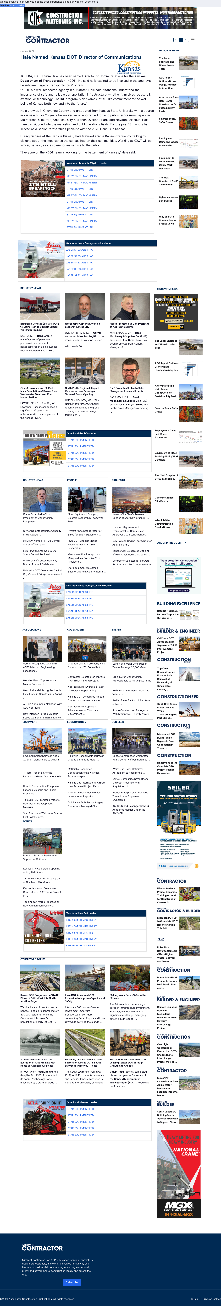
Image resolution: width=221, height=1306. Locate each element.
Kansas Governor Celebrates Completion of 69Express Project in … (42, 892)
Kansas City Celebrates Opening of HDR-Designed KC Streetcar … (131, 552)
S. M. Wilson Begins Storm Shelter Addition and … (132, 542)
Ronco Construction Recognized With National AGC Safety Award (130, 712)
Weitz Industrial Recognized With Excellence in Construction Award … (42, 694)
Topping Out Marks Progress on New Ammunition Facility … (41, 903)
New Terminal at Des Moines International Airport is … (84, 794)
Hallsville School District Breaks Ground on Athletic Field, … (86, 757)
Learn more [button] (91, 1)
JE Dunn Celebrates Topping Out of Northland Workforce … (42, 880)
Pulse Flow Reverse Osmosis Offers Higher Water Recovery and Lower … (167, 954)
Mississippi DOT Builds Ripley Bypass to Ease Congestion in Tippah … (166, 741)
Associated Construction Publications (30, 1298)
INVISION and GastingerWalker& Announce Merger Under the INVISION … (130, 809)
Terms (194, 1298)
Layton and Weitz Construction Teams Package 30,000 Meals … (130, 665)
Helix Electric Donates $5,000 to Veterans (130, 692)
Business (118, 721)
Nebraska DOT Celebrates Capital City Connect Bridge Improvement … (42, 574)
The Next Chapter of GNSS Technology (168, 181)
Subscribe (72, 1282)
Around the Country (171, 542)
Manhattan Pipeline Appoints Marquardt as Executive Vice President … (84, 558)
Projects (118, 480)
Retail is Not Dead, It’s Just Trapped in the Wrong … (168, 614)
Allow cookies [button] (17, 5)
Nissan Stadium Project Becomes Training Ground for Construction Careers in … (167, 895)
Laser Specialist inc (79, 249)
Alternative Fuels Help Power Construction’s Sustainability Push (169, 104)
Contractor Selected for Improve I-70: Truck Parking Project (86, 678)
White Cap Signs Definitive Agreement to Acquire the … (128, 770)
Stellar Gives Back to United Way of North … (131, 702)
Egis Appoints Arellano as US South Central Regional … (39, 552)
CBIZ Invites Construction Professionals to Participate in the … (131, 680)
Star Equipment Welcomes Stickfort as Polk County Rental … (87, 569)
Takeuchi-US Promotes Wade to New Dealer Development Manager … (41, 803)
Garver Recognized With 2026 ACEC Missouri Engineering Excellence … (40, 667)
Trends (117, 629)
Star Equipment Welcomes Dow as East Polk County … (42, 815)
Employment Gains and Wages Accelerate (168, 142)
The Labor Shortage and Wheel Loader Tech (166, 344)
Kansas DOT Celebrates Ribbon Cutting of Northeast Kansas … (86, 698)
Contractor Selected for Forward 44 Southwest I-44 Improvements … (131, 564)
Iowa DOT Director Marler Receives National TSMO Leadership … (82, 544)
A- (176, 40)
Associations (31, 629)
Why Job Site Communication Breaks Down (168, 220)
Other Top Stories (32, 959)
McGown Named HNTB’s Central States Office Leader (41, 542)
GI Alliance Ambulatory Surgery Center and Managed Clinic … (86, 804)
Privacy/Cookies (212, 1298)
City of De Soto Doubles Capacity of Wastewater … (42, 532)
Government (75, 629)
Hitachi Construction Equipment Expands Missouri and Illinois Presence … (41, 790)
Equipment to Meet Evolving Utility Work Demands (166, 456)
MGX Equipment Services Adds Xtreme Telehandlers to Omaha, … (41, 759)
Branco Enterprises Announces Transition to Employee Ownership (130, 796)
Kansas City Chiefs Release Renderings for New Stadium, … (130, 516)
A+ (186, 40)
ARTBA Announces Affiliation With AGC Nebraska (42, 705)
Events (27, 821)
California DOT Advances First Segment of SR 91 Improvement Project (167, 645)
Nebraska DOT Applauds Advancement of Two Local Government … (83, 710)
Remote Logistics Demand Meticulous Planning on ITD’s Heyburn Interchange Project (167, 1017)
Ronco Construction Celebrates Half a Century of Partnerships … (131, 757)
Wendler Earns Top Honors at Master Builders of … (40, 682)
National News (169, 50)
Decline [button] (4, 5)
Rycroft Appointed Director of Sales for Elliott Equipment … (84, 532)
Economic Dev (76, 721)
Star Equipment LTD (80, 169)
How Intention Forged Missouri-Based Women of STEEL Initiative (42, 715)
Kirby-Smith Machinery (82, 176)
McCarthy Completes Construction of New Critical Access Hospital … (84, 772)
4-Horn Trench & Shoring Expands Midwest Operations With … (42, 776)
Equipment (29, 721)
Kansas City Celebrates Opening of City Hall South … (41, 870)
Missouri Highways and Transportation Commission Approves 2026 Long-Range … (129, 531)
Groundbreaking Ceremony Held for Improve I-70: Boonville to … (86, 665)
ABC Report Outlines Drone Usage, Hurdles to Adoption (166, 366)
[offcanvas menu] (192, 39)
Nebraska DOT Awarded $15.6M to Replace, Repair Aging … (86, 688)
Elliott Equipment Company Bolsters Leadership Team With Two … (86, 518)
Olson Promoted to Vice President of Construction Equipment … (38, 518)
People (72, 480)
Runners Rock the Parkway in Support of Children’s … (40, 857)
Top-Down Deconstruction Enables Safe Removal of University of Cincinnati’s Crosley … (166, 679)
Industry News (30, 288)
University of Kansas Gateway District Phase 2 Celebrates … (40, 562)
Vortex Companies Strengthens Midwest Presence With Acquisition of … (130, 782)
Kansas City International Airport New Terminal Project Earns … (86, 784)
